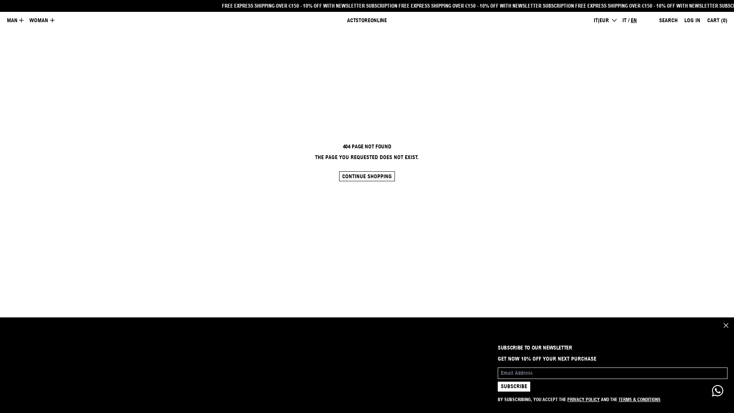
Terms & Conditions (640, 399)
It (624, 20)
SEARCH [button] (668, 20)
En (634, 20)
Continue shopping (367, 176)
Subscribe (514, 386)
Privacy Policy (583, 399)
